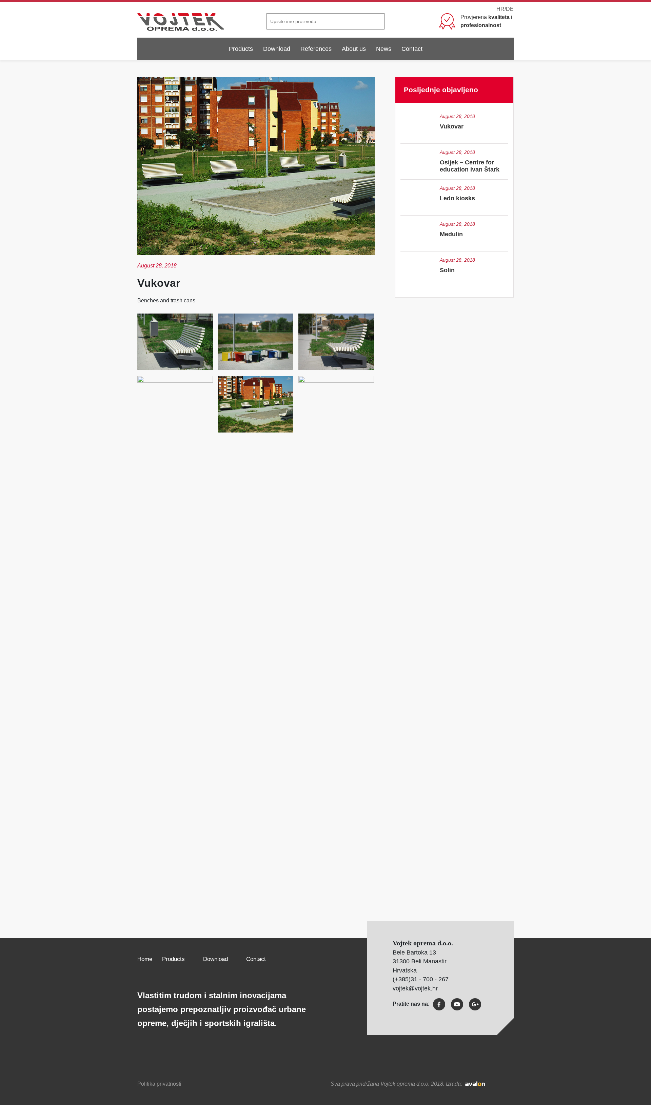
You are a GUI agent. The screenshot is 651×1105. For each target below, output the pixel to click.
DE (510, 9)
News (383, 48)
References (316, 48)
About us (354, 48)
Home (144, 959)
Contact (411, 48)
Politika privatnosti (159, 1084)
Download (276, 48)
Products (241, 48)
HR (500, 9)
